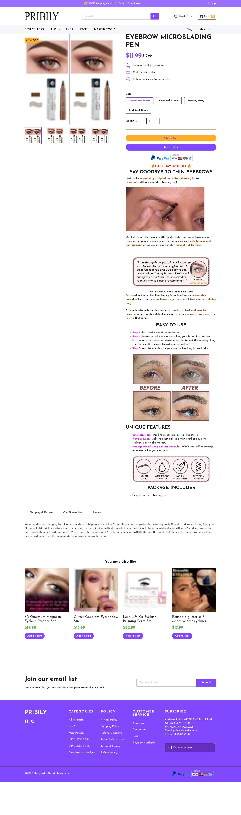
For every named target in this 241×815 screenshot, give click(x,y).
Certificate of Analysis (82, 752)
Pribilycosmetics (60, 773)
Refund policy (109, 752)
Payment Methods (144, 743)
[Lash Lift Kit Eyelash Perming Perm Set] (145, 590)
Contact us (139, 729)
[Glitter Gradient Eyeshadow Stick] (96, 590)
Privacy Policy (109, 720)
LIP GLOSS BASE (79, 739)
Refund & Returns (111, 733)
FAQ (135, 736)
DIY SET (74, 726)
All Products (76, 720)
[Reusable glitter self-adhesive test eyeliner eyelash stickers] (194, 590)
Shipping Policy (110, 726)
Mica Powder (76, 733)
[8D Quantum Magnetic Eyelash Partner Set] (47, 590)
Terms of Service (110, 746)
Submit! (206, 682)
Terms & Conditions (112, 739)
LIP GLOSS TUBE (79, 746)
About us (138, 723)
